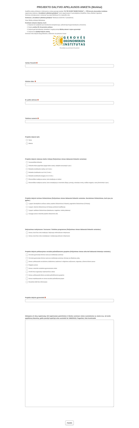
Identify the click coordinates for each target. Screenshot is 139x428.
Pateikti (69, 423)
